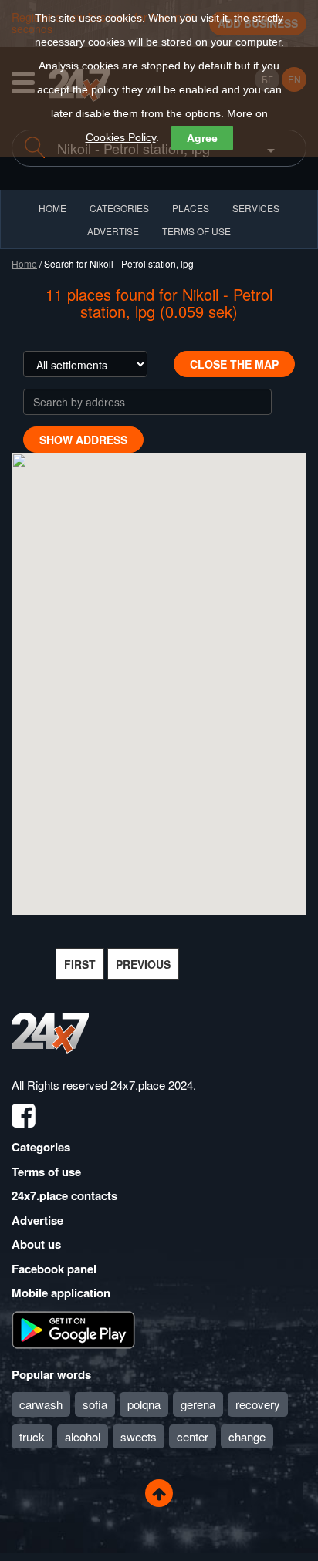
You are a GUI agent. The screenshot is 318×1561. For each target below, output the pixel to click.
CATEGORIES (119, 207)
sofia (95, 1404)
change (247, 1436)
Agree (202, 138)
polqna (144, 1404)
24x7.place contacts (64, 1195)
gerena (198, 1404)
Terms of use (46, 1171)
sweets (138, 1436)
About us (36, 1244)
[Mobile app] (73, 1328)
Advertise (37, 1220)
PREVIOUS (143, 964)
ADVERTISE (113, 231)
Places (190, 207)
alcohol (82, 1436)
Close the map (234, 364)
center (192, 1436)
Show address (83, 439)
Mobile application (61, 1292)
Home (24, 263)
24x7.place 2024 (151, 1085)
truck (32, 1436)
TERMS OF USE (196, 231)
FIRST (80, 964)
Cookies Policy (121, 137)
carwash (41, 1404)
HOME (52, 207)
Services (255, 207)
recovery (257, 1404)
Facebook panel (54, 1268)
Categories (41, 1146)
